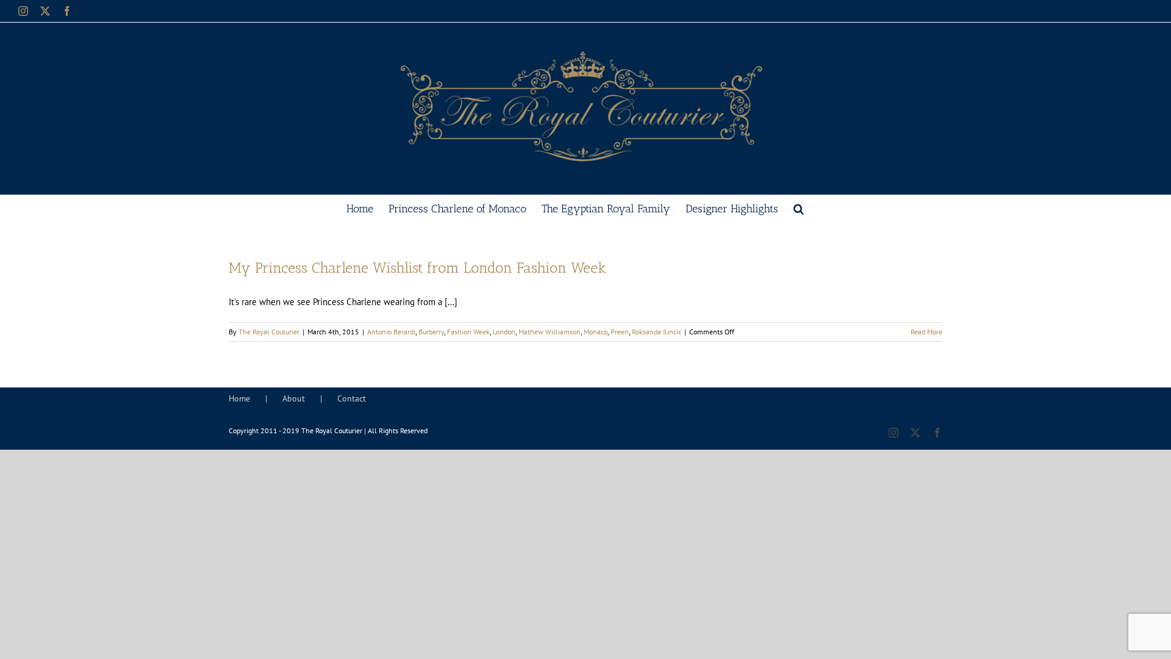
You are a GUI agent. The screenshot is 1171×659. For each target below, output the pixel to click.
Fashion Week (468, 331)
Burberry (431, 331)
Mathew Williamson (549, 331)
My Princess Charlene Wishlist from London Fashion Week (417, 267)
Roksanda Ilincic (656, 331)
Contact (351, 398)
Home (239, 398)
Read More (926, 331)
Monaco (595, 331)
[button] (798, 207)
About (293, 398)
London (504, 331)
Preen (620, 331)
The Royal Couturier (268, 331)
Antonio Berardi (391, 331)
